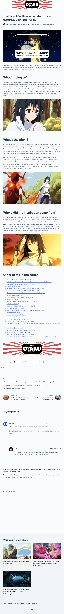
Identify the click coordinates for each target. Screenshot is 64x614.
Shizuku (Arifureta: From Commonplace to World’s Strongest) (25, 293)
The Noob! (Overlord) (13, 299)
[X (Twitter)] (32, 609)
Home (4, 603)
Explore (16, 603)
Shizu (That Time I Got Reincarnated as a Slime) (21, 302)
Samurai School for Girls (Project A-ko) (18, 332)
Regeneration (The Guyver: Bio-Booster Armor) (21, 330)
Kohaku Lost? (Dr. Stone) (14, 295)
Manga (28, 603)
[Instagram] (34, 609)
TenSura (37, 385)
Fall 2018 (15, 382)
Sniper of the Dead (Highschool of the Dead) (20, 306)
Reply (58, 423)
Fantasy (23, 382)
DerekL (11, 423)
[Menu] (60, 4)
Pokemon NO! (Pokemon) (14, 317)
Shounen (7, 385)
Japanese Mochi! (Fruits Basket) (16, 315)
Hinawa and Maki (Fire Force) (15, 286)
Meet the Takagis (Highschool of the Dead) (20, 334)
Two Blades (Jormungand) (14, 328)
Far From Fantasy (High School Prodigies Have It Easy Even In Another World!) (31, 337)
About (10, 603)
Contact (34, 603)
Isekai (31, 382)
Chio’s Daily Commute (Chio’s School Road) (20, 297)
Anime (6, 382)
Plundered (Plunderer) (13, 312)
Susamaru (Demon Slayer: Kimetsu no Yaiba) (20, 284)
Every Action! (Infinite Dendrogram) (17, 319)
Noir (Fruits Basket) (12, 304)
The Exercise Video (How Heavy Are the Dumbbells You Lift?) (26, 288)
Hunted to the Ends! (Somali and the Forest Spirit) (22, 321)
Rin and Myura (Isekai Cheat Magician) (18, 280)
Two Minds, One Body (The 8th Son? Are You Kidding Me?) (25, 310)
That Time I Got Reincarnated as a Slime (43, 24)
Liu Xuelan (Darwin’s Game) (15, 308)
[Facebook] (29, 609)
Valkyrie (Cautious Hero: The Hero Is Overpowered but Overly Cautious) (29, 282)
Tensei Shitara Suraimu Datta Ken (22, 385)
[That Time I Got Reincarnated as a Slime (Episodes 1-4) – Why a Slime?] (17, 579)
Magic (38, 382)
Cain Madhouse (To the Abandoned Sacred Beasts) (22, 291)
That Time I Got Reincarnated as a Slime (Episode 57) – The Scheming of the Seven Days (46, 563)
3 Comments (6, 26)
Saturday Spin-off (26, 24)
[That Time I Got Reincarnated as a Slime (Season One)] (17, 551)
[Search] (3, 4)
